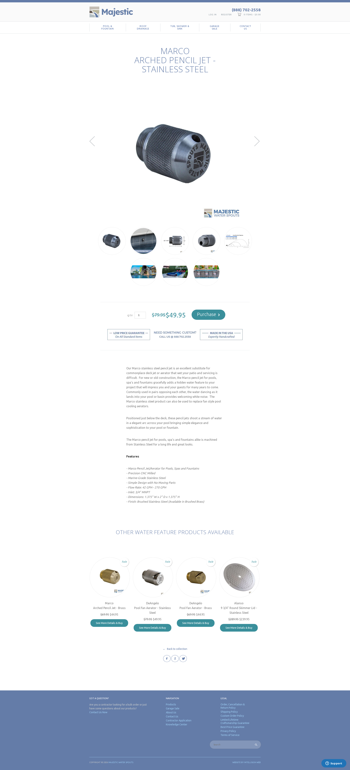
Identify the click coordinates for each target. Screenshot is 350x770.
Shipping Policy (229, 711)
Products (171, 704)
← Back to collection (175, 648)
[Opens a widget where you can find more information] (333, 763)
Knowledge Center (176, 724)
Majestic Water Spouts (120, 762)
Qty (130, 315)
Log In (213, 14)
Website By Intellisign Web (246, 762)
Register (226, 14)
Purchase (206, 314)
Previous (92, 141)
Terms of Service (230, 735)
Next (257, 141)
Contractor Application (178, 720)
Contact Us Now (98, 712)
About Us (171, 712)
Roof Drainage (143, 27)
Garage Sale (214, 27)
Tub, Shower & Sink (179, 27)
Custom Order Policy (232, 715)
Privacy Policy (228, 731)
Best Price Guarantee (232, 727)
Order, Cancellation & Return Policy (233, 706)
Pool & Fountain (107, 27)
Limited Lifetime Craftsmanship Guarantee (235, 721)
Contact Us (245, 27)
